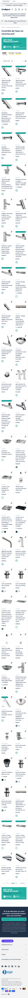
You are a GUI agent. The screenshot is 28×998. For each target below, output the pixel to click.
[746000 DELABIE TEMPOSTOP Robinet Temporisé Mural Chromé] (21, 71)
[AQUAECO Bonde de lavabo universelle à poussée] (6, 736)
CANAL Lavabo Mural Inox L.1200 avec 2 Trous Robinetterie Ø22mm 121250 (20, 839)
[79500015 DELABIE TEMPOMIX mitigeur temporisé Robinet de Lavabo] (21, 204)
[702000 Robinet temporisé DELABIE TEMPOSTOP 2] (21, 405)
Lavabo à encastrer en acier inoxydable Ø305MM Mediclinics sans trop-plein (21, 354)
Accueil (3, 27)
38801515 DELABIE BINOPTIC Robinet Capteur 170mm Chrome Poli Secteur (6, 555)
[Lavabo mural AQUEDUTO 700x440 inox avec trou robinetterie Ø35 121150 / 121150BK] (21, 507)
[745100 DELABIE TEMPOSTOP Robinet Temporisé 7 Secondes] (6, 272)
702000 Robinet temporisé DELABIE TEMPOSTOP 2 (20, 417)
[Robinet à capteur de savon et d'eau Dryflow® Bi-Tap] (21, 542)
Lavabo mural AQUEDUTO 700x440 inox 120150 (5, 489)
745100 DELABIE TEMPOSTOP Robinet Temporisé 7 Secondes (6, 284)
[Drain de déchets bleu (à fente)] (6, 574)
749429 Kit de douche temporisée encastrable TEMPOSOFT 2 (20, 652)
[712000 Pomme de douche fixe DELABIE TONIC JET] (21, 858)
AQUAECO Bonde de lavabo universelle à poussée (6, 748)
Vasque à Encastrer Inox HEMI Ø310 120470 (6, 452)
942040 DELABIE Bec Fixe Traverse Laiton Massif (6, 869)
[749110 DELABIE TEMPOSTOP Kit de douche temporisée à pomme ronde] (6, 639)
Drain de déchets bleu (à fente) (6, 584)
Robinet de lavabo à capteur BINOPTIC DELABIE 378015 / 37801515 (21, 182)
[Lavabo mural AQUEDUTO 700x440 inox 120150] (6, 477)
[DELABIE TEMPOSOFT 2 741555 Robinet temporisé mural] (6, 137)
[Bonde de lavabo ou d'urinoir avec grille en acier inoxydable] (6, 375)
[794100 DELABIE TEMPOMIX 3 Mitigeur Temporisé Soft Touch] (6, 306)
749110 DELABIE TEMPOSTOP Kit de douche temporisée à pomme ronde (6, 652)
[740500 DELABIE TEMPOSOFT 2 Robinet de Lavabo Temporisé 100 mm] (6, 71)
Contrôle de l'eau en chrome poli (13, 27)
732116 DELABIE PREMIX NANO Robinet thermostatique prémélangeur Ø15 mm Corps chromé (6, 184)
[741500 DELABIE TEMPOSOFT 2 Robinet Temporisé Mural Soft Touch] (21, 103)
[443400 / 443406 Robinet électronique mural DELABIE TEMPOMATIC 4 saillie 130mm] (21, 306)
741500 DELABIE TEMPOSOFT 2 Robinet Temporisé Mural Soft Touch (21, 115)
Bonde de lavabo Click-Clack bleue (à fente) (6, 803)
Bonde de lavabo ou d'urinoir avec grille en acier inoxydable (6, 386)
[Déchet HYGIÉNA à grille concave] (6, 763)
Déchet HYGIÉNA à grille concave (6, 773)
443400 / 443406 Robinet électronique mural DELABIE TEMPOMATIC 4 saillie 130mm (20, 320)
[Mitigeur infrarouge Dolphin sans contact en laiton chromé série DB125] (6, 204)
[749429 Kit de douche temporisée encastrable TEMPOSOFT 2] (21, 639)
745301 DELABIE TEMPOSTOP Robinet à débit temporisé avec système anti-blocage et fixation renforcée (21, 251)
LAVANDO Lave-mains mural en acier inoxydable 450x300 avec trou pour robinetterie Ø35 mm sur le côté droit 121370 (21, 456)
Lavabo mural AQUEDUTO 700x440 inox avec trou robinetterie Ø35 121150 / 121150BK (21, 521)
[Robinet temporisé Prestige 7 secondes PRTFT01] (6, 701)
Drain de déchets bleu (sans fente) (21, 584)
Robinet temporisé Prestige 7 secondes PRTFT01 (6, 713)
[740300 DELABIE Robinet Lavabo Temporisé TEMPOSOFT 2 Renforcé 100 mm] (21, 137)
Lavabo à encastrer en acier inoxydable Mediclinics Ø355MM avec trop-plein (21, 715)
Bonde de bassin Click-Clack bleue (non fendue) (20, 774)
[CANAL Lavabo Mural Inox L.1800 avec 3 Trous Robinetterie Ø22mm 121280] (6, 826)
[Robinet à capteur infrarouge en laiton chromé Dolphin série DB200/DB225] (6, 236)
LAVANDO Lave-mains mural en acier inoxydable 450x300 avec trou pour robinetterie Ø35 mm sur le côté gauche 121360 (6, 617)
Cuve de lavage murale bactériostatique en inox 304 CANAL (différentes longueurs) (21, 286)
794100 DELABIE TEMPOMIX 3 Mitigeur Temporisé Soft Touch (6, 318)
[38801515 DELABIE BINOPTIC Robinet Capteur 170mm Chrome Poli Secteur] (6, 542)
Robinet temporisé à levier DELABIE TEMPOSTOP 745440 (6, 352)
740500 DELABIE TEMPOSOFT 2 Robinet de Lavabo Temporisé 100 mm (6, 84)
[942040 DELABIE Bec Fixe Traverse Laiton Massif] (6, 858)
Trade (13, 1)
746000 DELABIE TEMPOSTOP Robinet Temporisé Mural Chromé (21, 83)
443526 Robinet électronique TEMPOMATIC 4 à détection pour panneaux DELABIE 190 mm (20, 805)
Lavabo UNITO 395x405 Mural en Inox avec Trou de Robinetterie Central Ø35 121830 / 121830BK (6, 521)
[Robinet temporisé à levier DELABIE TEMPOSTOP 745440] (6, 340)
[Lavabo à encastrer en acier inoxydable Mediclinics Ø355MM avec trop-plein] (21, 701)
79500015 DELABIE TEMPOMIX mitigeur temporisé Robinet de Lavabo (21, 217)
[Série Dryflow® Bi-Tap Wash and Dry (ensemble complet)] (21, 375)
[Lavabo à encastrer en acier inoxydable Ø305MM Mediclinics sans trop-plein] (21, 340)
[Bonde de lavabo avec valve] (21, 736)
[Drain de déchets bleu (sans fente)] (21, 574)
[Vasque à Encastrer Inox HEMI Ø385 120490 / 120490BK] (6, 667)
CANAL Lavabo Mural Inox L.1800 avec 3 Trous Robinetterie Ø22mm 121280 (6, 839)
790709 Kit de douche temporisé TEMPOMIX (21, 488)
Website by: (5, 994)
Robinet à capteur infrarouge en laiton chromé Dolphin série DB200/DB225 (6, 249)
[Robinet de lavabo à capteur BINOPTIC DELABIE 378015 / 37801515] (21, 170)
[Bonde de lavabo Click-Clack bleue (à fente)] (6, 791)
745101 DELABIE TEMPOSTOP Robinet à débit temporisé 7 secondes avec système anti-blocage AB (5, 420)
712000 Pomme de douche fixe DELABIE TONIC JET (21, 869)
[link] (5, 883)
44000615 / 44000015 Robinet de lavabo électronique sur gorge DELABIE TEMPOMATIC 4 (6, 117)
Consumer (6, 1)
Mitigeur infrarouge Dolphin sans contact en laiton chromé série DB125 (6, 217)
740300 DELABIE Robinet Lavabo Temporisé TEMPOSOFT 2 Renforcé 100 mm (21, 150)
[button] (22, 9)
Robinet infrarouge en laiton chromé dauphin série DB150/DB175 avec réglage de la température (21, 681)
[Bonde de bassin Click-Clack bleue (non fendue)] (21, 763)
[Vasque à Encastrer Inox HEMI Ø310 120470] (6, 441)
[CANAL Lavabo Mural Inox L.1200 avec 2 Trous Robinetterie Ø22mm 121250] (21, 826)
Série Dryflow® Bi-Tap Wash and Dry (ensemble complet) (21, 386)
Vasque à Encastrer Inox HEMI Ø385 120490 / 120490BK (6, 679)
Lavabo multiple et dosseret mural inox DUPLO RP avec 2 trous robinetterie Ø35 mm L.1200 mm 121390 (21, 616)
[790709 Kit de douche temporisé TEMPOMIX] (21, 477)
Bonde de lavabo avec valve (21, 746)
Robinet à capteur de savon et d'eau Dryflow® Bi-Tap (21, 553)
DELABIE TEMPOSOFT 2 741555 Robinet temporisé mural (6, 149)
